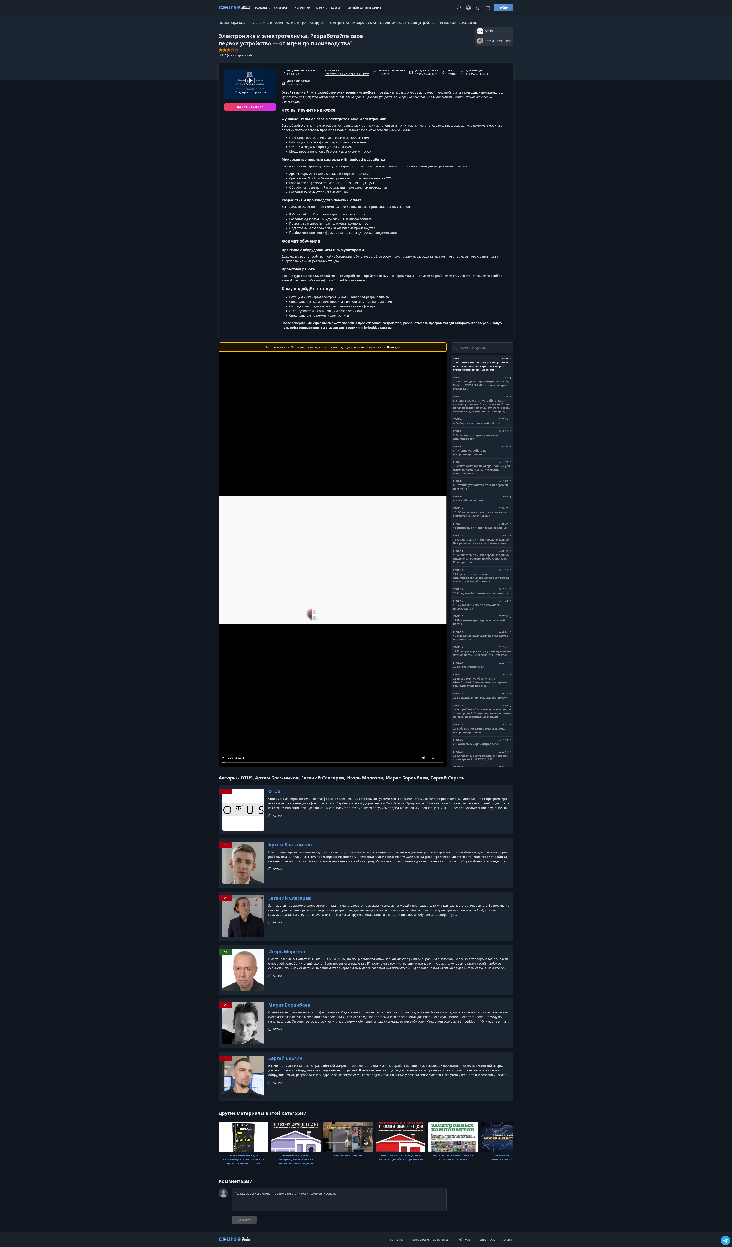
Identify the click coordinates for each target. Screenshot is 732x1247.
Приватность (486, 1239)
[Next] (510, 1116)
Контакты (397, 1239)
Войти (503, 7)
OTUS (274, 791)
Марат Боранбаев (289, 1005)
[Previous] (503, 1116)
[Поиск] (459, 7)
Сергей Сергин (285, 1058)
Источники (302, 7)
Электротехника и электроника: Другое (347, 74)
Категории (281, 7)
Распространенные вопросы (429, 1239)
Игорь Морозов (286, 951)
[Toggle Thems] (478, 7)
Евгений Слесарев (289, 898)
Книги (320, 7)
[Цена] (487, 7)
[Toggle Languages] (468, 7)
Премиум (393, 347)
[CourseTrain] (234, 7)
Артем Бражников (290, 845)
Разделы (261, 7)
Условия (507, 1239)
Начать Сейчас (250, 107)
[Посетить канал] (725, 1240)
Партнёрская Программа (363, 7)
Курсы (335, 7)
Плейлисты (463, 1239)
